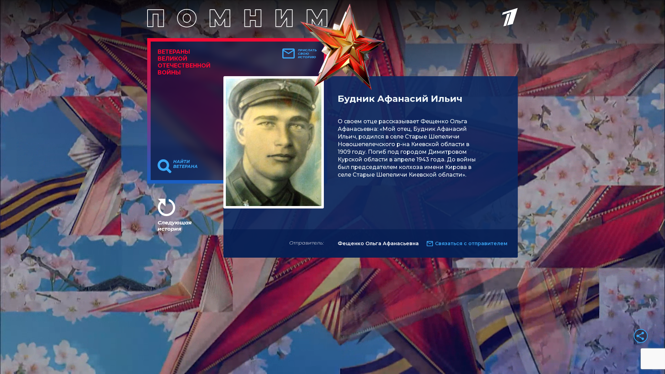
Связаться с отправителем (471, 243)
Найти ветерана (185, 164)
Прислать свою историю (307, 53)
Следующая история (175, 225)
